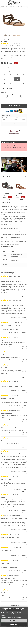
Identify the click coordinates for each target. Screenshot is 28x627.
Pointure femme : (8, 71)
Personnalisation (5, 115)
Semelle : (3, 92)
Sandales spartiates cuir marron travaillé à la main (7, 194)
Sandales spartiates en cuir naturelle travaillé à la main (20, 194)
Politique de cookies (6, 617)
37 (4, 79)
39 (17, 79)
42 (10, 83)
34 (10, 75)
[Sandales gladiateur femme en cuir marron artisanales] (14, 20)
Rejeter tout (14, 624)
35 (17, 75)
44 (24, 83)
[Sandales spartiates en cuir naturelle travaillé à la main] (20, 185)
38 (10, 79)
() (10, 43)
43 (17, 83)
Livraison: (3, 67)
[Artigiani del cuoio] (14, 2)
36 (24, 75)
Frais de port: (4, 66)
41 (4, 83)
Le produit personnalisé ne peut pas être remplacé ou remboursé (13, 124)
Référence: (3, 45)
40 (24, 79)
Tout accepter (14, 620)
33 (4, 75)
